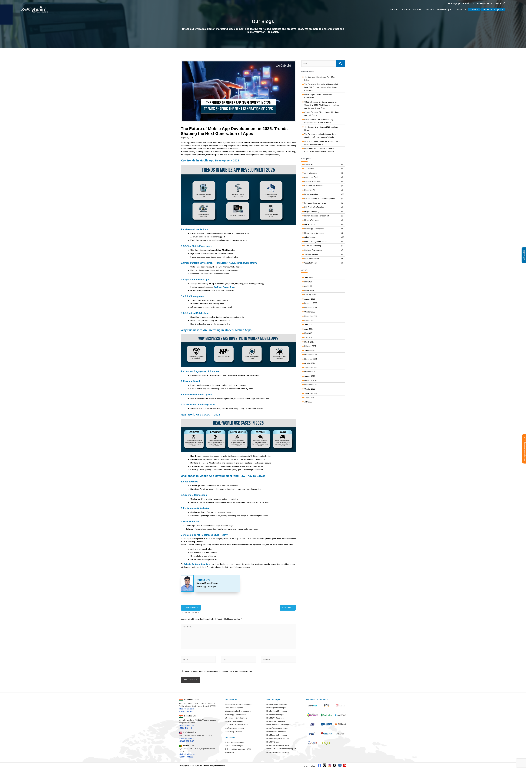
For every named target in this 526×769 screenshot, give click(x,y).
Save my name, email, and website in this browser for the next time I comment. (219, 671)
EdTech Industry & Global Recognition (319, 199)
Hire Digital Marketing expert (278, 745)
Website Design (310, 263)
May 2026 (308, 282)
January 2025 (309, 350)
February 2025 (310, 346)
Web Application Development (238, 711)
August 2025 (309, 320)
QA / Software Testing (234, 728)
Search (498, 3)
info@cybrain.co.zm (187, 754)
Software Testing (311, 254)
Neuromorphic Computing (314, 233)
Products (406, 9)
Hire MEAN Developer (275, 718)
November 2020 (310, 385)
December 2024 (310, 355)
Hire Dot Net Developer (276, 721)
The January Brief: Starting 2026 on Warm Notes (321, 128)
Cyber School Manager (235, 742)
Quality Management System (316, 241)
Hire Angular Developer (276, 707)
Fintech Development (234, 721)
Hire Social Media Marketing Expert (281, 749)
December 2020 (310, 380)
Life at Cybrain (310, 224)
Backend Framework (312, 182)
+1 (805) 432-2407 (186, 741)
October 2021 (309, 372)
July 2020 (308, 402)
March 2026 (309, 290)
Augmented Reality (311, 177)
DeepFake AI (309, 190)
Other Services (310, 237)
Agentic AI (308, 164)
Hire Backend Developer (276, 711)
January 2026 (309, 299)
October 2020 (309, 389)
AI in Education (310, 173)
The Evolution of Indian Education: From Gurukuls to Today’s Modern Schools (320, 135)
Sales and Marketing (312, 246)
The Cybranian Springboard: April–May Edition (319, 78)
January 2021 (309, 376)
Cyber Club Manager (234, 745)
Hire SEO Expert (272, 742)
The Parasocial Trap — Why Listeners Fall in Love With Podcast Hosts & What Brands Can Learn (322, 87)
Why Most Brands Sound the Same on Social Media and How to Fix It (322, 143)
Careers (474, 9)
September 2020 (310, 393)
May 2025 (308, 333)
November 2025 (310, 308)
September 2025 (310, 316)
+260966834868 (186, 757)
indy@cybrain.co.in (186, 738)
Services (394, 9)
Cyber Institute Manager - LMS (238, 749)
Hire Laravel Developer (276, 731)
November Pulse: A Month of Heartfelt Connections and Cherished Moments (319, 150)
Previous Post (191, 608)
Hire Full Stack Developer (277, 704)
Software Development (313, 250)
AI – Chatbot (309, 169)
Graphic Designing (311, 211)
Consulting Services (233, 731)
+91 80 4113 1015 (185, 728)
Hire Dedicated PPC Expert (277, 752)
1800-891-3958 (483, 3)
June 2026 (308, 278)
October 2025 (309, 312)
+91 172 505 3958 (186, 712)
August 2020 (309, 398)
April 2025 (308, 337)
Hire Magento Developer (276, 735)
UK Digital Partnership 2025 (525, 449)
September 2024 (310, 368)
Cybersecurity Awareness (314, 186)
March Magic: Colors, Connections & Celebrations (319, 96)
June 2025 (308, 329)
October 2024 (309, 363)
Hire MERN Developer (275, 714)
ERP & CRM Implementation (236, 725)
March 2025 (309, 342)
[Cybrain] (34, 9)
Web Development (311, 259)
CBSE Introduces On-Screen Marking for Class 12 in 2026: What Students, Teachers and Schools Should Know (321, 105)
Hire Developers (445, 9)
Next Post (287, 608)
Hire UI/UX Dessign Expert (277, 728)
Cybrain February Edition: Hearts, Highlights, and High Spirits (322, 113)
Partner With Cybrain (492, 9)
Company (429, 9)
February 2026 (310, 295)
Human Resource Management (316, 216)
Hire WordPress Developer (277, 725)
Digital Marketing (311, 194)
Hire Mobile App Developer (277, 738)
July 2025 (308, 325)
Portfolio (417, 9)
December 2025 (310, 303)
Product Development (234, 707)
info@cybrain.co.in (460, 3)
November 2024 (310, 359)
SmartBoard (230, 752)
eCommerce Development (236, 718)
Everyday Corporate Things (315, 203)
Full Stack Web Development (316, 207)
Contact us (461, 9)
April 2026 (308, 286)
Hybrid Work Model (311, 220)
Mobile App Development (314, 229)
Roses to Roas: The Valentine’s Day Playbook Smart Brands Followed (318, 121)
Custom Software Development (238, 704)
